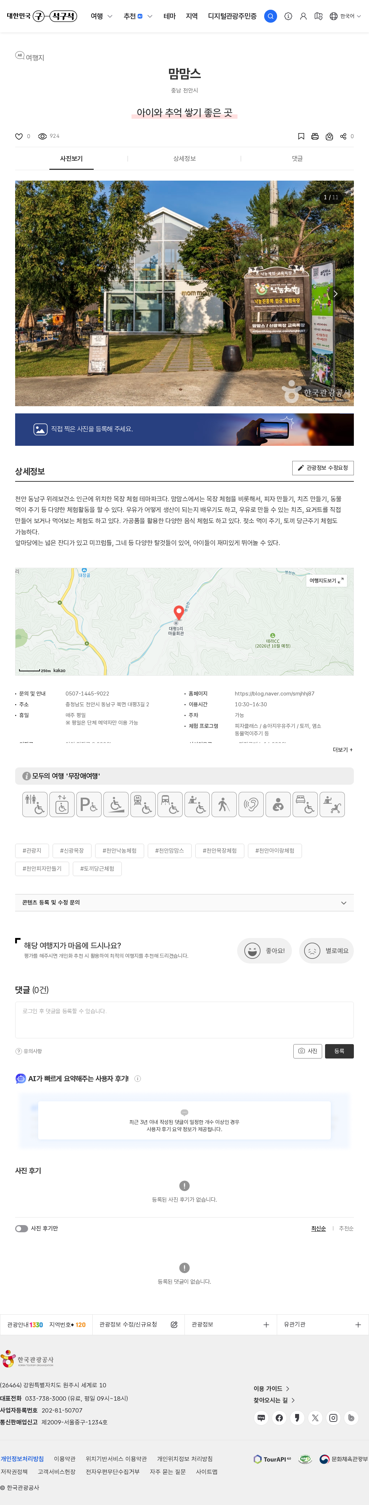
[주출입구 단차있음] (116, 804)
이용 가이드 (268, 1388)
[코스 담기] (326, 136)
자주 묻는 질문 (168, 1471)
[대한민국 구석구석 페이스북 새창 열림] (279, 1417)
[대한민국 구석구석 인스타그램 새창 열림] (333, 1417)
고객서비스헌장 (57, 1471)
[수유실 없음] (278, 804)
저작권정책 (14, 1471)
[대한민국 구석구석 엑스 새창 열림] (315, 1417)
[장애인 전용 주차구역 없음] (89, 804)
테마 (170, 16)
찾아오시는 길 (271, 1400)
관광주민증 (232, 16)
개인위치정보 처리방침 (185, 1459)
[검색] (270, 16)
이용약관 (65, 1459)
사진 (311, 1051)
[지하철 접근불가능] (143, 804)
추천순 (346, 1228)
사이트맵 (207, 1471)
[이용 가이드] (288, 16)
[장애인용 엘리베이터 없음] (62, 804)
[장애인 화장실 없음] (35, 804)
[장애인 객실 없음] (305, 804)
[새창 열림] (311, 136)
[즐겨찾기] (297, 136)
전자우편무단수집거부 (113, 1471)
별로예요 (337, 951)
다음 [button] (335, 293)
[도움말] (18, 1051)
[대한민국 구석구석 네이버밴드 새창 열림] (351, 1417)
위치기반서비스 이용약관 (116, 1459)
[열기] (343, 903)
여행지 (35, 58)
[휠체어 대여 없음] (197, 804)
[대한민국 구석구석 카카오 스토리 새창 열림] (297, 1417)
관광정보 (202, 1324)
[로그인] (303, 16)
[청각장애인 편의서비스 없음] (251, 804)
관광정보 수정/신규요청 (128, 1324)
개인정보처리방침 (22, 1459)
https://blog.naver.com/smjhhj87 (275, 693)
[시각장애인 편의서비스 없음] (224, 804)
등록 (339, 1051)
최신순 (318, 1228)
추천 (130, 16)
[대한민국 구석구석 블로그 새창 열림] (261, 1417)
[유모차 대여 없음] (332, 804)
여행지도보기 (326, 581)
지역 (192, 16)
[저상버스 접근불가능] (170, 804)
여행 (97, 16)
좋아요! (275, 951)
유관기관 (295, 1324)
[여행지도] (318, 16)
